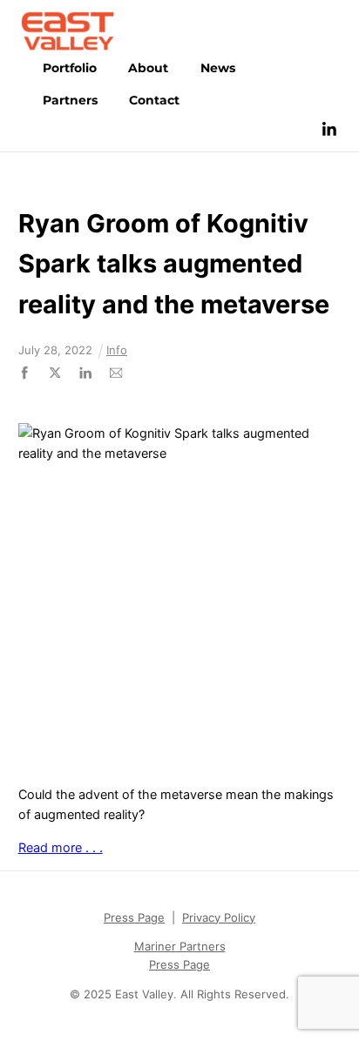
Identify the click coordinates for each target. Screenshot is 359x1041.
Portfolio (70, 68)
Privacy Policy (218, 917)
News (217, 68)
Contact (154, 100)
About (148, 68)
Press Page (134, 917)
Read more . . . (60, 847)
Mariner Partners (180, 946)
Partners (70, 100)
